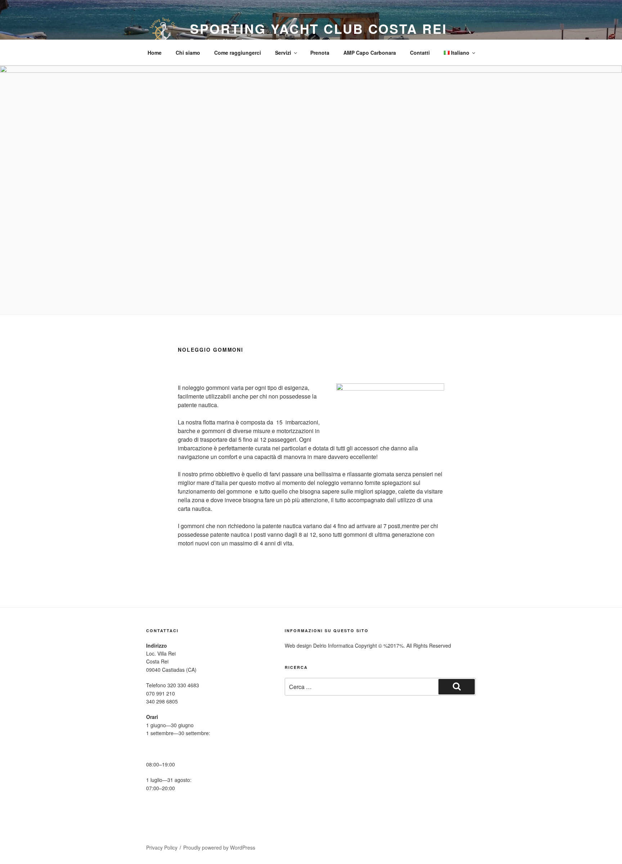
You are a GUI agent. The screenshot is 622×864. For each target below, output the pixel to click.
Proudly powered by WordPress (219, 847)
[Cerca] (456, 686)
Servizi (283, 52)
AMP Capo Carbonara (369, 52)
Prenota (319, 52)
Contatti (420, 52)
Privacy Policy (161, 847)
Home (155, 52)
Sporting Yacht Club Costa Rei (318, 28)
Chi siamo (188, 52)
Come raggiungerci (237, 52)
